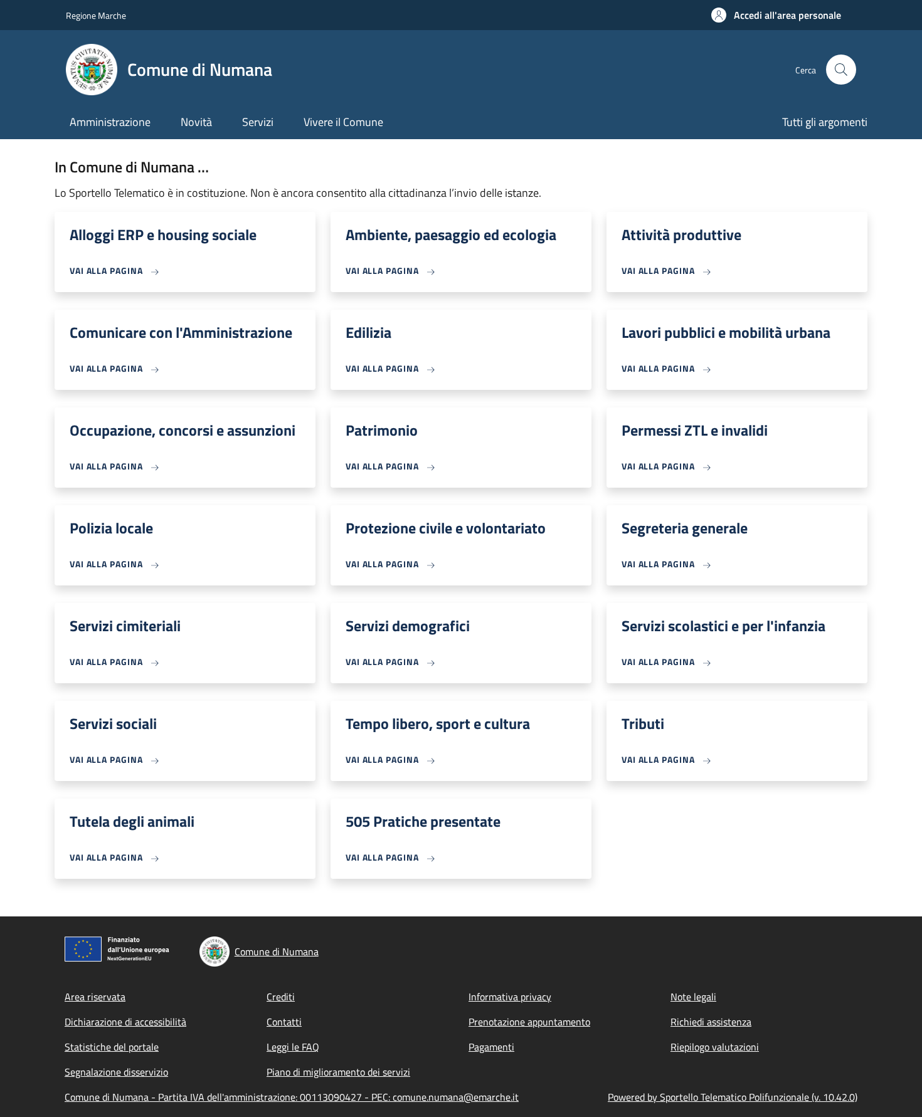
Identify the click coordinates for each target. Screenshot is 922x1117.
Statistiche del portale (112, 1046)
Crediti (281, 996)
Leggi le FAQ (293, 1046)
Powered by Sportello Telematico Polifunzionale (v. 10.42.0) (732, 1096)
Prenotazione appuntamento (529, 1021)
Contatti (284, 1021)
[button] (776, 15)
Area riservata (95, 996)
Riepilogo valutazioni (714, 1046)
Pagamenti (491, 1046)
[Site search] (841, 70)
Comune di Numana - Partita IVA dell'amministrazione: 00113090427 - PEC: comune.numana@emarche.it (292, 1096)
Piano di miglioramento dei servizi (338, 1071)
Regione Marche (96, 15)
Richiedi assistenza (710, 1021)
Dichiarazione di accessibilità (125, 1021)
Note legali (693, 996)
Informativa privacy (510, 996)
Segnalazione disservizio (116, 1071)
